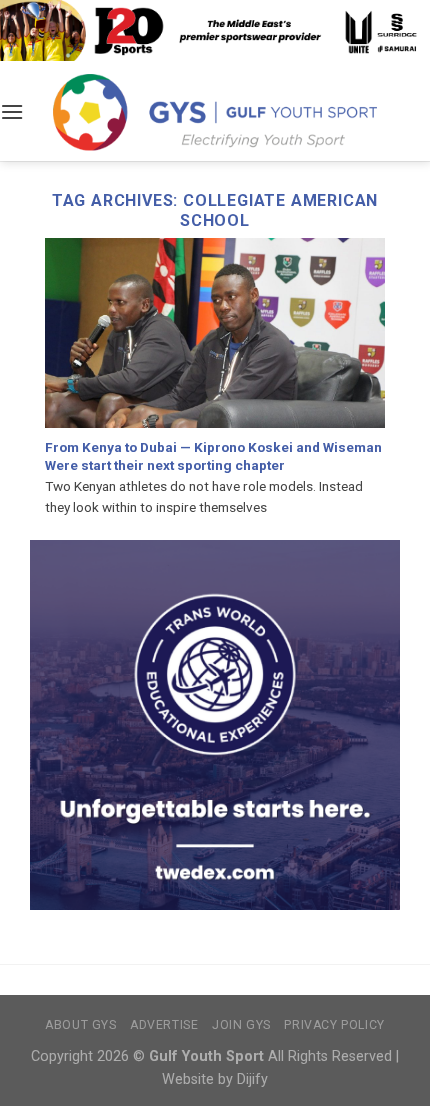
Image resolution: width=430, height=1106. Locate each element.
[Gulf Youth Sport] (215, 111)
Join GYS (241, 1025)
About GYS (81, 1025)
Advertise (164, 1025)
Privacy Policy (334, 1025)
